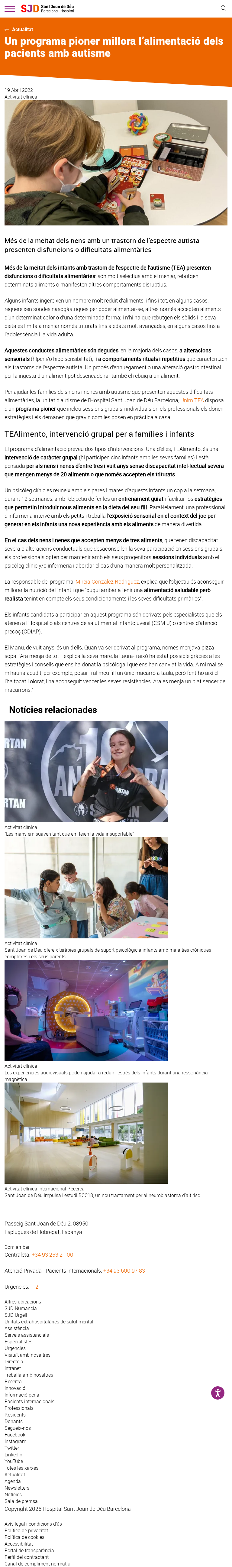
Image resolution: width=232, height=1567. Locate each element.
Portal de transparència (29, 1550)
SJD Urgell (16, 1315)
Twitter (12, 1448)
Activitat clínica (21, 96)
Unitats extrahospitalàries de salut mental (49, 1321)
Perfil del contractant (27, 1557)
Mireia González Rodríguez (107, 581)
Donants (14, 1421)
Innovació (15, 1388)
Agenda (13, 1481)
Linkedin (13, 1454)
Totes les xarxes (21, 1468)
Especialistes (18, 1341)
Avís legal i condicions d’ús (33, 1523)
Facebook (15, 1434)
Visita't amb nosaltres (27, 1355)
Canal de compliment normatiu (37, 1563)
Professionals (19, 1408)
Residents (15, 1414)
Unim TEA (192, 400)
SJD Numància (21, 1308)
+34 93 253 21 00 (52, 1254)
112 (33, 1286)
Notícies (13, 1494)
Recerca (13, 1381)
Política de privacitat (26, 1530)
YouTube (14, 1461)
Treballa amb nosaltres (29, 1374)
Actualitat (22, 29)
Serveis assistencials (27, 1335)
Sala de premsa (21, 1501)
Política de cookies (24, 1537)
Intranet (13, 1368)
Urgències (15, 1348)
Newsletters (17, 1487)
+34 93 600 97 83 (124, 1270)
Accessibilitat (19, 1543)
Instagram (15, 1441)
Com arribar (17, 1247)
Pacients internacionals (29, 1401)
